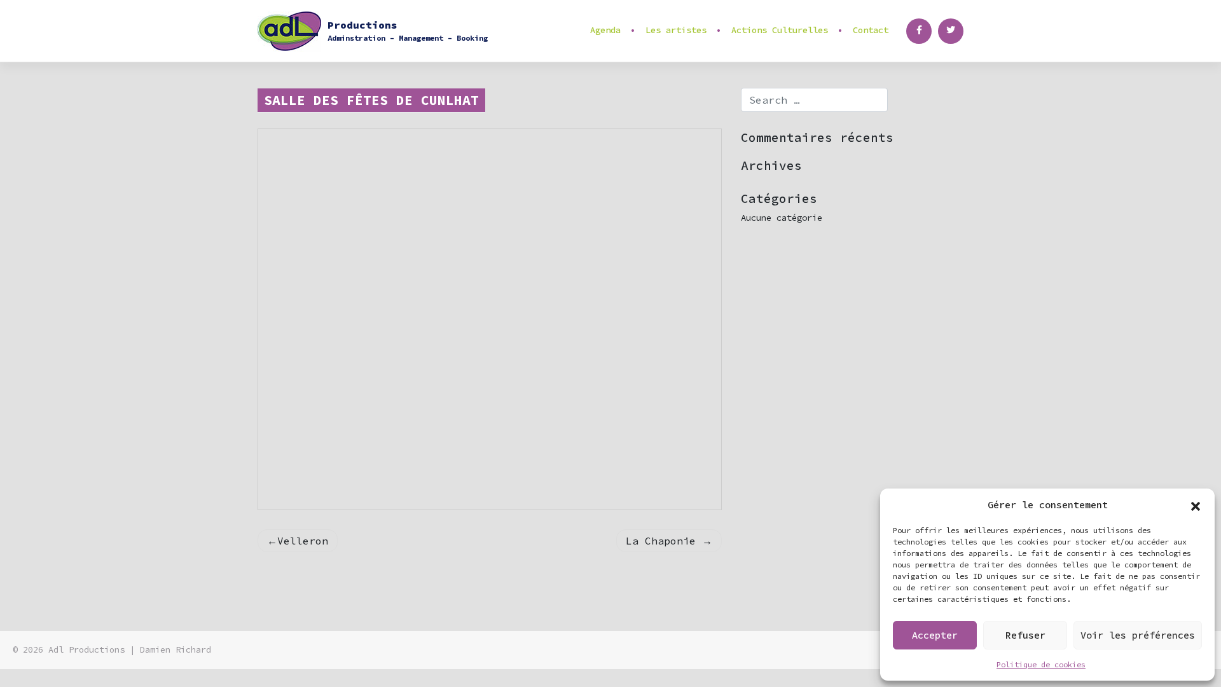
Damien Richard (175, 649)
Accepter (935, 635)
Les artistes (676, 30)
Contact (870, 30)
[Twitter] (950, 31)
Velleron (302, 540)
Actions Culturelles (779, 30)
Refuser (1025, 635)
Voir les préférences (1137, 635)
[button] (1195, 505)
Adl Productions (86, 649)
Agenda (605, 30)
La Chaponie (661, 540)
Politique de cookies (1041, 664)
